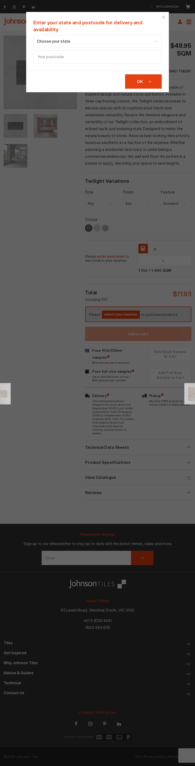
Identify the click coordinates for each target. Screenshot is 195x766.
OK (140, 81)
